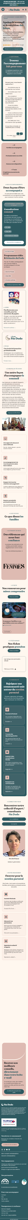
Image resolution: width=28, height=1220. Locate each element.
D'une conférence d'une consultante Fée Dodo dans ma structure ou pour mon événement (14, 115)
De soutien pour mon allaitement (13, 93)
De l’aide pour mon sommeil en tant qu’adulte (13, 121)
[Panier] (23, 9)
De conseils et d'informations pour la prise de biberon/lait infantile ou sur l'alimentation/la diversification (13, 99)
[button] (18, 133)
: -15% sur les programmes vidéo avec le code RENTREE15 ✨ (14, 3)
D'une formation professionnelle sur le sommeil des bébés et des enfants (13, 108)
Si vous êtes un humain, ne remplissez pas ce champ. (12, 126)
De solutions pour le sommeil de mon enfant (12, 88)
